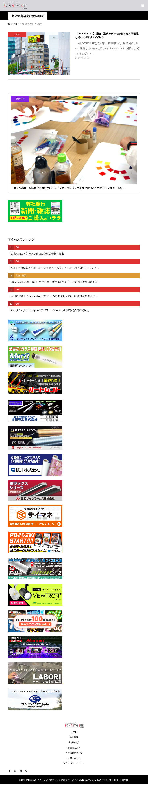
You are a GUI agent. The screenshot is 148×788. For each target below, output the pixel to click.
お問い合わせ (74, 758)
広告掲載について (74, 753)
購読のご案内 (74, 747)
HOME (74, 732)
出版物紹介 (74, 742)
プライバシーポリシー (74, 763)
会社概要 (74, 737)
